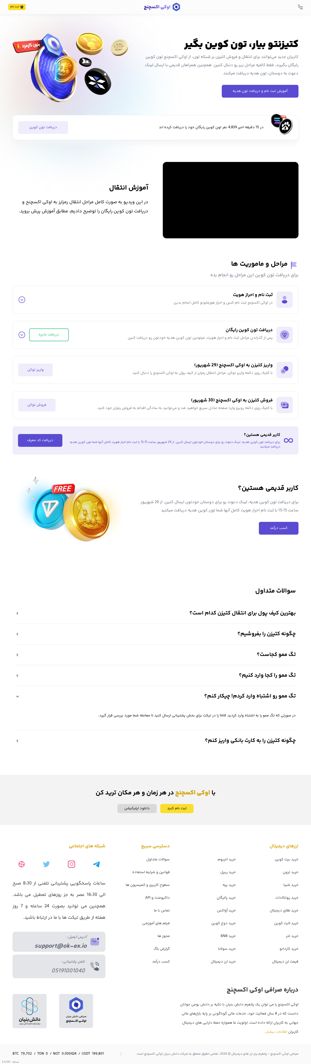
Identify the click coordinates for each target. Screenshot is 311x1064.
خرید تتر (292, 936)
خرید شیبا (290, 885)
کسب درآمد (279, 528)
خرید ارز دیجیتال (223, 962)
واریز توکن (35, 370)
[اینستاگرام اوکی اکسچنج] (71, 864)
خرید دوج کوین (223, 923)
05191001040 (68, 971)
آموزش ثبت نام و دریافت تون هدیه (260, 91)
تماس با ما (162, 910)
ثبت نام (14, 7)
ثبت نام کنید (177, 808)
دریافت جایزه (49, 335)
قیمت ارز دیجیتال (285, 962)
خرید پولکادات (286, 898)
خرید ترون (290, 872)
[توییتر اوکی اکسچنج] (46, 864)
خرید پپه (229, 885)
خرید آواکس (226, 910)
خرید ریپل (228, 872)
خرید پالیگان (226, 898)
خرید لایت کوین (286, 923)
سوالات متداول (158, 859)
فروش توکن (36, 405)
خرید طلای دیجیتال (284, 910)
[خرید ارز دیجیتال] (162, 7)
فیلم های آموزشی (156, 923)
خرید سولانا (227, 949)
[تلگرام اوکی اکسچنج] (96, 864)
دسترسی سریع (155, 846)
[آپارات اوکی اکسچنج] (22, 864)
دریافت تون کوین (43, 127)
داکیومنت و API (157, 898)
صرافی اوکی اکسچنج (284, 1053)
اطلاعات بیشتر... (275, 1032)
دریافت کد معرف (40, 440)
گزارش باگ (162, 949)
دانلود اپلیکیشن (137, 808)
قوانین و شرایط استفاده (151, 872)
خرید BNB (228, 936)
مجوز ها (164, 936)
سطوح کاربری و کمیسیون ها (148, 885)
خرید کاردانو (289, 949)
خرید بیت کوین (286, 859)
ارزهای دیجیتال (284, 846)
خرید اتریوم (227, 859)
